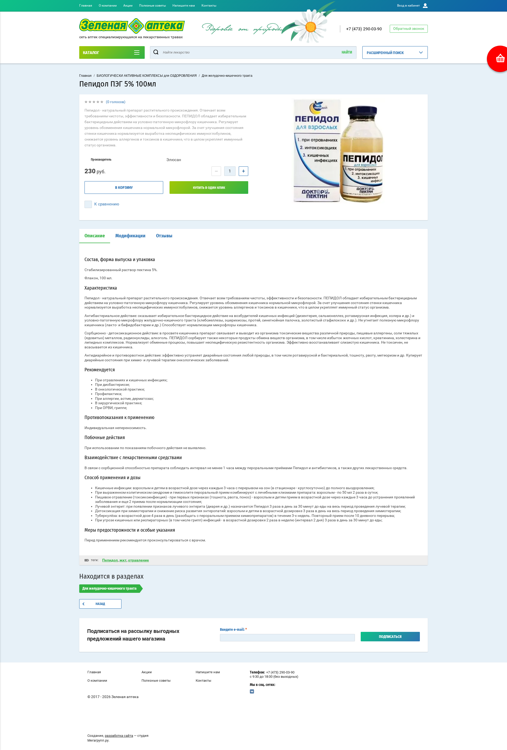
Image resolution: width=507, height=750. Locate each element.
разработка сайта (119, 736)
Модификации (130, 236)
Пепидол (110, 560)
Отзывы (164, 236)
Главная (85, 5)
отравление (138, 560)
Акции (128, 5)
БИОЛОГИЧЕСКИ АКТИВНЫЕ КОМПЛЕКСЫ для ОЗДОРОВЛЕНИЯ (147, 76)
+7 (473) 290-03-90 (364, 28)
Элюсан (173, 159)
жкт (122, 560)
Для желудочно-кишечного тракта (227, 76)
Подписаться (390, 637)
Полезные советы (152, 5)
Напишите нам (183, 5)
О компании (108, 5)
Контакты (208, 5)
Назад (100, 604)
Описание (94, 236)
